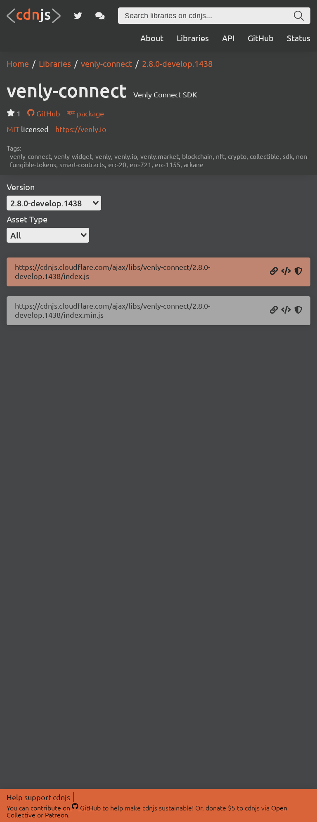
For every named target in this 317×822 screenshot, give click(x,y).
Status (298, 38)
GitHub (261, 38)
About (151, 38)
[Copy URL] (274, 271)
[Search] (299, 16)
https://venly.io (80, 129)
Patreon (56, 814)
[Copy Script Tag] (286, 271)
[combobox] (54, 203)
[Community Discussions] (100, 15)
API (228, 38)
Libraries (193, 38)
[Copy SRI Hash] (298, 271)
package (89, 113)
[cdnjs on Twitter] (78, 15)
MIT (14, 129)
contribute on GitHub (66, 807)
